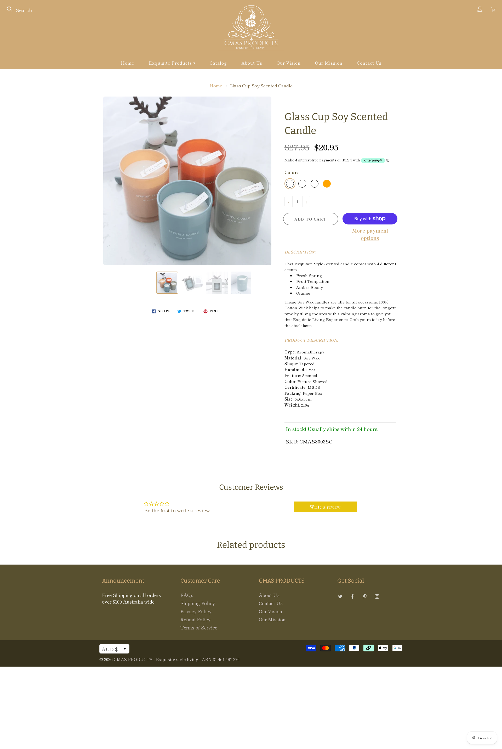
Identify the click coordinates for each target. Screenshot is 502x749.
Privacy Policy (196, 611)
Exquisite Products (171, 63)
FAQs (186, 595)
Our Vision (289, 63)
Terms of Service (198, 627)
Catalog (218, 63)
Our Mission (329, 63)
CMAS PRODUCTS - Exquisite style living (156, 659)
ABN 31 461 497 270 (220, 659)
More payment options (370, 234)
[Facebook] (352, 596)
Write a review (325, 507)
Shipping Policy (197, 603)
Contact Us (369, 63)
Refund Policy (195, 619)
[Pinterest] (364, 596)
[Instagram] (376, 596)
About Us (251, 63)
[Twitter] (340, 596)
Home (127, 63)
